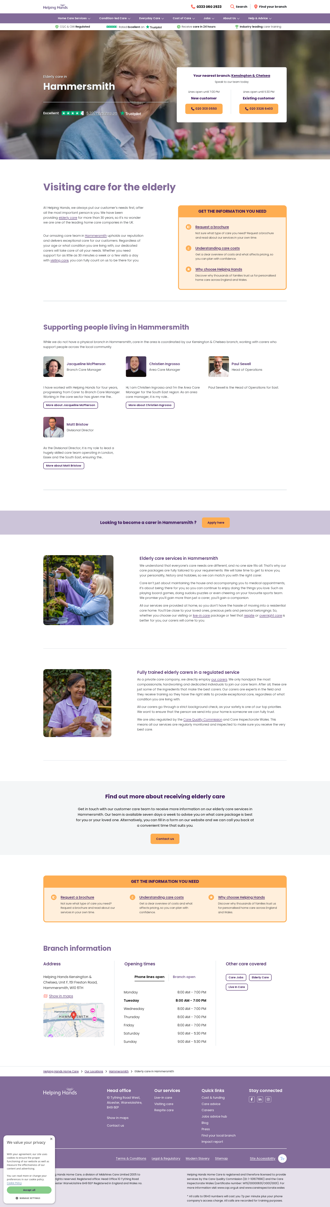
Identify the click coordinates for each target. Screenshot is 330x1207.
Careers (208, 1110)
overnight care (270, 615)
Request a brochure (212, 227)
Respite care (164, 1110)
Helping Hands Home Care (61, 1071)
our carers (219, 679)
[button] (29, 1198)
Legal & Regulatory (166, 1158)
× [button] (51, 1139)
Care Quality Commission (202, 719)
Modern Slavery (198, 1158)
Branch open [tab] (184, 976)
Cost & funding (213, 1097)
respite (249, 615)
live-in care (201, 615)
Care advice (211, 1104)
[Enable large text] (282, 1158)
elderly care (68, 217)
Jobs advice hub (214, 1116)
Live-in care (163, 1097)
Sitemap (221, 1158)
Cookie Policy (14, 1183)
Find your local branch (219, 1135)
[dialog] (29, 1169)
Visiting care (163, 1104)
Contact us (115, 1125)
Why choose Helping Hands (218, 269)
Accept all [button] (29, 1190)
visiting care (59, 260)
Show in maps (118, 1118)
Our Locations (94, 1071)
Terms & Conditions (131, 1158)
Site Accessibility (262, 1158)
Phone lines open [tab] (149, 976)
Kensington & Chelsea (250, 75)
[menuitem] (74, 18)
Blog (205, 1123)
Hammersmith (96, 235)
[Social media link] (252, 1099)
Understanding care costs (217, 248)
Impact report (212, 1141)
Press (206, 1129)
